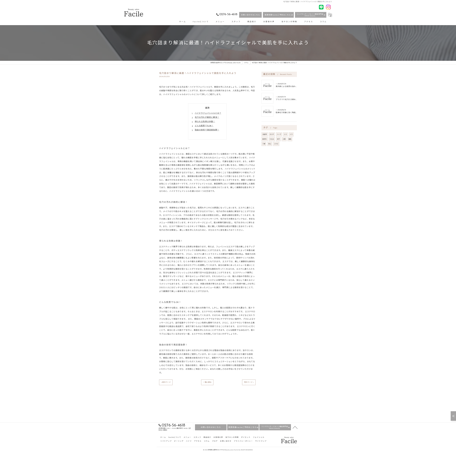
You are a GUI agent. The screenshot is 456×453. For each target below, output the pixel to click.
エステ (272, 134)
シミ (285, 134)
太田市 (264, 134)
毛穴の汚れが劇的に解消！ (207, 117)
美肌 (289, 139)
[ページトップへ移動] (295, 427)
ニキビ (276, 144)
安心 (269, 144)
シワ (291, 134)
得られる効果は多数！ (205, 121)
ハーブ (279, 134)
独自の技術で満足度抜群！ (207, 130)
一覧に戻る (207, 382)
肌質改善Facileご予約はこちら (278, 15)
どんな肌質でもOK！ (204, 125)
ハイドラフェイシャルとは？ (208, 113)
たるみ (272, 139)
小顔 (284, 139)
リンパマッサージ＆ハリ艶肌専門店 (310, 15)
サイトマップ (261, 441)
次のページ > (249, 382)
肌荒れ (264, 139)
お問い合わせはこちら (250, 15)
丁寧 (263, 144)
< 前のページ (166, 382)
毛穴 (278, 139)
